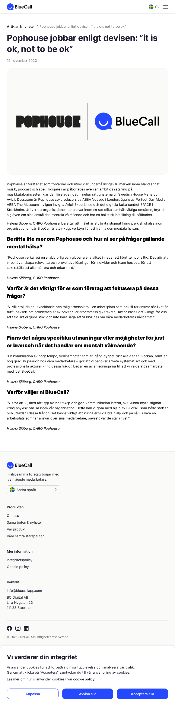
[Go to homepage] (19, 6)
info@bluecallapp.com (24, 590)
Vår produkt (16, 529)
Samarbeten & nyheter (24, 522)
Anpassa (32, 694)
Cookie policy (18, 567)
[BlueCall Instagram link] (17, 628)
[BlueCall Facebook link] (9, 628)
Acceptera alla (142, 694)
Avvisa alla (87, 694)
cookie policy (83, 679)
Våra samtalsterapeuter (25, 536)
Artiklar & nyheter (21, 26)
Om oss (13, 515)
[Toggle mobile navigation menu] (165, 6)
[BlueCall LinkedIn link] (26, 628)
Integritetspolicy (19, 560)
